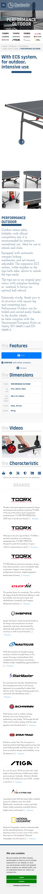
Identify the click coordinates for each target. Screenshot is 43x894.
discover (35, 519)
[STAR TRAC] (21, 735)
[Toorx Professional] (21, 500)
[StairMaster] (21, 676)
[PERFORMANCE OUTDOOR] (22, 123)
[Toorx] (21, 556)
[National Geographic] (21, 820)
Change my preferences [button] (21, 885)
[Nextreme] (21, 791)
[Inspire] (21, 613)
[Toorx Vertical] (21, 528)
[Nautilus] (21, 644)
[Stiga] (21, 763)
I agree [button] (21, 877)
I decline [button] (21, 881)
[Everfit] (22, 585)
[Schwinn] (21, 707)
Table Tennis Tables (21, 15)
